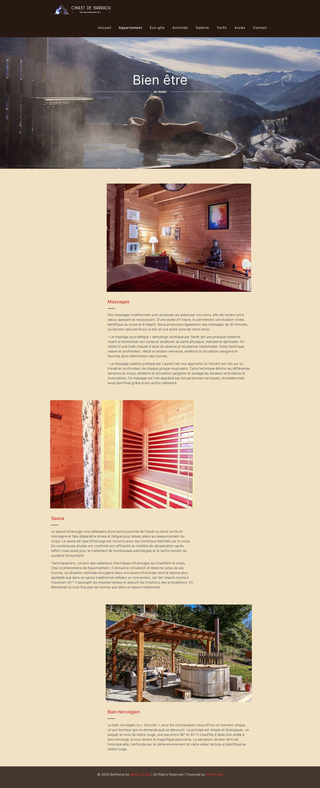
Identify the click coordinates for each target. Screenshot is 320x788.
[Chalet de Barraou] (83, 9)
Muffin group (140, 774)
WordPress (214, 774)
